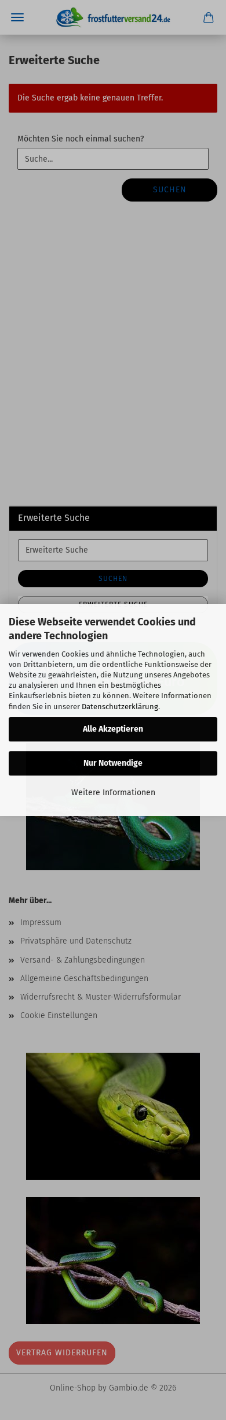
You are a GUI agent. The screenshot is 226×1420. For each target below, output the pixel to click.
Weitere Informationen (113, 792)
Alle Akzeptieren (113, 729)
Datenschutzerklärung (120, 706)
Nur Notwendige (113, 763)
